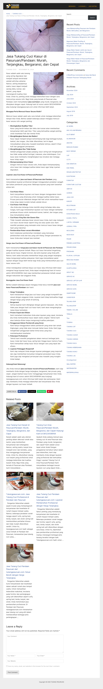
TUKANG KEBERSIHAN (74, 347)
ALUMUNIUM (71, 138)
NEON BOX (70, 235)
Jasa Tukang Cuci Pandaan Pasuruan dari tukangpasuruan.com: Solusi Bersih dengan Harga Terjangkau (18, 572)
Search (69, 14)
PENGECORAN (71, 247)
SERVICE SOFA (71, 289)
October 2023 (71, 103)
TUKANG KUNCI (72, 351)
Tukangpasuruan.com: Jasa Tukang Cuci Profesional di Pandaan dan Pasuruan (18, 497)
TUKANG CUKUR (72, 335)
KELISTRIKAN (71, 205)
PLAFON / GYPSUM (73, 255)
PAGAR (69, 239)
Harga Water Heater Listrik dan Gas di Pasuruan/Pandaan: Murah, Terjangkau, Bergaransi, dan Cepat (80, 52)
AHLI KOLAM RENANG (74, 130)
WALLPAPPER (71, 364)
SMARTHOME (71, 293)
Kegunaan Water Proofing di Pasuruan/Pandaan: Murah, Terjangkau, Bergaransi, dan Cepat (80, 43)
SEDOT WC (70, 272)
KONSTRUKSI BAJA (73, 214)
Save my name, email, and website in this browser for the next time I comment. (34, 666)
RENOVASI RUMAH (73, 260)
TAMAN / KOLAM (72, 310)
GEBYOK (69, 189)
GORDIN (69, 193)
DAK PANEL (70, 168)
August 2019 (71, 111)
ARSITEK (69, 143)
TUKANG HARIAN (72, 339)
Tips (68, 318)
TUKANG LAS (71, 356)
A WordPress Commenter (75, 75)
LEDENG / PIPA (71, 226)
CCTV (68, 159)
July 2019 (70, 115)
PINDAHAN (70, 251)
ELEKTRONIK (71, 176)
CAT (68, 155)
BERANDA (72, 6)
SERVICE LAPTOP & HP (74, 280)
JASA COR (70, 197)
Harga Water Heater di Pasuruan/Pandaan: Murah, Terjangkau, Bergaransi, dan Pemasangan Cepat (81, 61)
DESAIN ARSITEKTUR (74, 172)
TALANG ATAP (71, 301)
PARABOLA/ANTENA (73, 243)
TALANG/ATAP (71, 306)
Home (8, 13)
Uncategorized (71, 360)
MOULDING (70, 230)
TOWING (69, 322)
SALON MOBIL (71, 264)
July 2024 (70, 94)
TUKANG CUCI (17, 13)
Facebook (23, 391)
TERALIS (69, 314)
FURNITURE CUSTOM (74, 184)
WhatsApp (42, 391)
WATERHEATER (71, 368)
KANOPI (69, 201)
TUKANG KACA (72, 343)
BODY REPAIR (71, 151)
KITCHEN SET (71, 210)
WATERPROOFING (73, 372)
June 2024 (70, 99)
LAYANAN (82, 6)
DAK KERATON (71, 164)
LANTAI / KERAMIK (73, 222)
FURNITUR (70, 180)
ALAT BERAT (71, 134)
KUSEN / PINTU (72, 218)
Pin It (50, 391)
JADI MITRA (93, 6)
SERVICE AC (71, 276)
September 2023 (72, 107)
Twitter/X (32, 391)
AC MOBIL (70, 126)
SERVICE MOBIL (72, 285)
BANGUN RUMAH (72, 147)
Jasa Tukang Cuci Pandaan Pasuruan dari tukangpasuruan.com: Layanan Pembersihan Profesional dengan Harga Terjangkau (49, 500)
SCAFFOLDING (71, 268)
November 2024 (72, 90)
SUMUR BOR (71, 297)
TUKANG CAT (71, 326)
